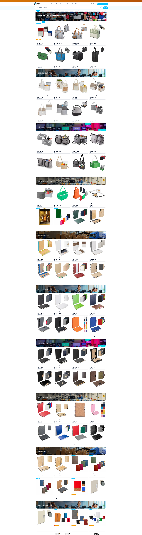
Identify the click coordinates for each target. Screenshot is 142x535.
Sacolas (67, 10)
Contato (72, 3)
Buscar (105, 7)
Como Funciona (59, 3)
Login (94, 3)
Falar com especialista (103, 3)
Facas (94, 10)
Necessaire (57, 10)
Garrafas (98, 10)
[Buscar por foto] (100, 7)
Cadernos (71, 10)
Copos (90, 10)
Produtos (53, 3)
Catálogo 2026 (78, 3)
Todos (38, 10)
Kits (102, 10)
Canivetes (81, 10)
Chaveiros (42, 10)
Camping (76, 10)
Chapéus (86, 10)
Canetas (52, 10)
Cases (64, 3)
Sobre (68, 3)
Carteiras (62, 10)
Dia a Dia (47, 10)
